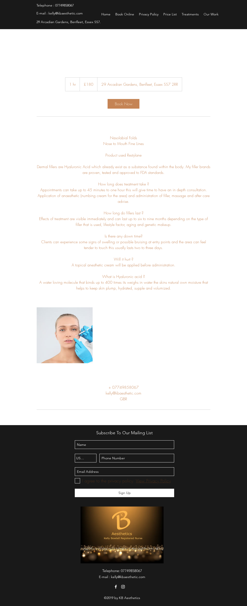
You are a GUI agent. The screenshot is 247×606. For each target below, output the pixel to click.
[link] (123, 104)
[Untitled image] (65, 335)
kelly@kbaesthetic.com (65, 13)
